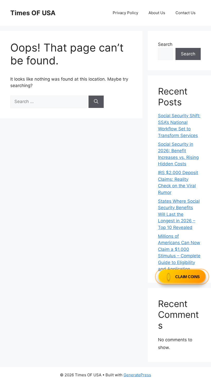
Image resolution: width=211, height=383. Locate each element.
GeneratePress (137, 374)
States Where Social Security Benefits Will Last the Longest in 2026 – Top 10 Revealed (179, 214)
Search (165, 44)
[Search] (96, 102)
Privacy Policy (125, 12)
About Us (156, 12)
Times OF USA (33, 13)
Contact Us (185, 12)
